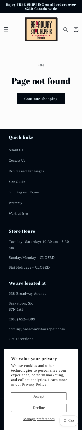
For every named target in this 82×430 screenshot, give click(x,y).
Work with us (19, 213)
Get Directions (21, 339)
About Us (16, 150)
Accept (38, 396)
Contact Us (17, 160)
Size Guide (17, 181)
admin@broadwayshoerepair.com (37, 329)
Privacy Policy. (34, 384)
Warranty (15, 203)
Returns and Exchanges (26, 171)
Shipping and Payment (25, 192)
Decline (39, 408)
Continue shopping (41, 99)
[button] (6, 29)
